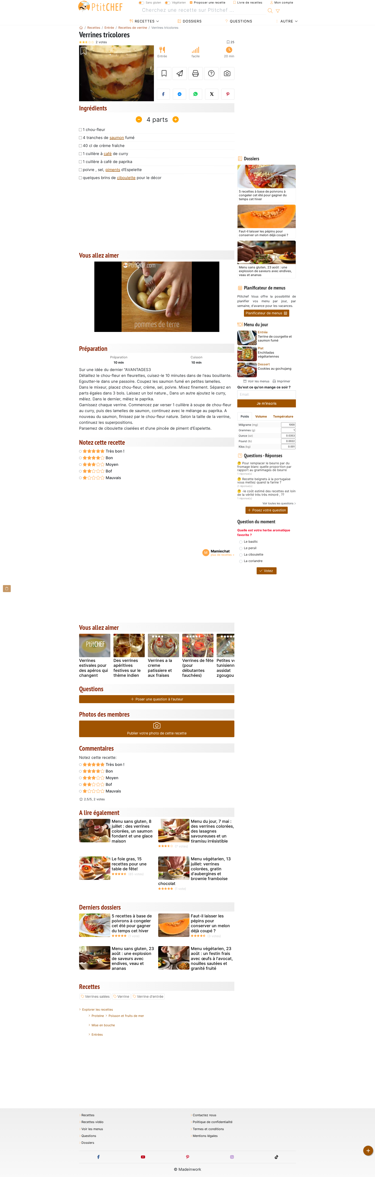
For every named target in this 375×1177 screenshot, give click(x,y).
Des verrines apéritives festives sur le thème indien (127, 668)
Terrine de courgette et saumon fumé (275, 338)
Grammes (247, 430)
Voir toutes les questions (277, 503)
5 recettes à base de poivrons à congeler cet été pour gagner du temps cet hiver (132, 923)
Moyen (111, 464)
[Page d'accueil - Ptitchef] (81, 28)
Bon (109, 457)
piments (112, 169)
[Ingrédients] (7, 588)
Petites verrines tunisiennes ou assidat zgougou (232, 668)
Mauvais (113, 477)
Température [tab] (283, 416)
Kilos (245, 446)
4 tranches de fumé (109, 137)
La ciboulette (253, 554)
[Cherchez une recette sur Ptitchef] (270, 10)
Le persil (250, 548)
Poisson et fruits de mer (126, 1016)
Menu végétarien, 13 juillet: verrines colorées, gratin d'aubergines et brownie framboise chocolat (194, 871)
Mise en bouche (103, 1025)
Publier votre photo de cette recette (157, 733)
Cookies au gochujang (274, 368)
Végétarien (179, 2)
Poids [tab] (245, 416)
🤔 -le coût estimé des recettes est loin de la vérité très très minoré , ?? (266, 492)
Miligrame (248, 424)
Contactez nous (204, 1115)
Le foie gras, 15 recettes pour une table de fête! (129, 863)
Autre (286, 21)
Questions (240, 21)
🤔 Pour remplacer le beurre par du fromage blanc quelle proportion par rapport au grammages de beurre (264, 467)
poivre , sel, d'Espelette (112, 169)
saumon (117, 137)
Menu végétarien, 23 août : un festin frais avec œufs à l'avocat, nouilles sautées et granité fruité (212, 958)
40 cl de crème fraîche (104, 145)
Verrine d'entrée (150, 996)
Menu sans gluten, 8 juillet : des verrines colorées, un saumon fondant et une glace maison (132, 831)
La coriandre (253, 561)
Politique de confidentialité (212, 1122)
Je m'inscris (267, 403)
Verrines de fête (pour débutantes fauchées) (197, 668)
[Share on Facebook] (163, 94)
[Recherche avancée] (277, 11)
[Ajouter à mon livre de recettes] (164, 73)
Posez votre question (268, 510)
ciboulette (126, 177)
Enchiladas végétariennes (268, 354)
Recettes (144, 21)
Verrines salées (97, 996)
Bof (108, 471)
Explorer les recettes (97, 1009)
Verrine (123, 996)
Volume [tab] (261, 416)
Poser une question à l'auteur (159, 699)
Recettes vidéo (92, 1122)
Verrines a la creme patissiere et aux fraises (160, 668)
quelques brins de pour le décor (122, 177)
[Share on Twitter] (211, 94)
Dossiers (192, 21)
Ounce (246, 435)
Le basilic (251, 541)
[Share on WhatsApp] (195, 94)
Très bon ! (114, 451)
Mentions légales (205, 1136)
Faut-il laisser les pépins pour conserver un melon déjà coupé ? (210, 923)
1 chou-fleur (94, 129)
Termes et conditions (208, 1129)
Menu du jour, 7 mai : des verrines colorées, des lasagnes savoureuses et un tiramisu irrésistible (212, 831)
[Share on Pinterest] (228, 94)
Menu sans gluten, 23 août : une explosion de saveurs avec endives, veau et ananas (133, 958)
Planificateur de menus (264, 313)
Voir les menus (258, 381)
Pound (245, 441)
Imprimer (283, 381)
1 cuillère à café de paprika (107, 161)
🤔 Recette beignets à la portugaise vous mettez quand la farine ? (263, 480)
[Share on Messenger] (179, 94)
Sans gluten (153, 2)
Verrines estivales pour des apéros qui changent (93, 668)
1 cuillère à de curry (105, 153)
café (108, 153)
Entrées (97, 1034)
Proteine (98, 1016)
